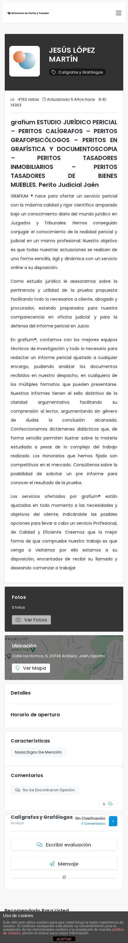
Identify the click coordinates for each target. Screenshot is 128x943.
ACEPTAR (64, 939)
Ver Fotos (35, 619)
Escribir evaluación (68, 844)
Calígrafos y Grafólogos (80, 72)
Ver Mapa (34, 668)
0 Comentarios (93, 823)
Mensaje (67, 863)
